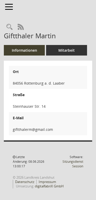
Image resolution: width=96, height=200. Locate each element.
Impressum (47, 181)
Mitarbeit (66, 50)
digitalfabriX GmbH (49, 186)
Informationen (24, 50)
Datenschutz (24, 181)
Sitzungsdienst (72, 163)
